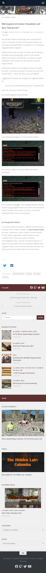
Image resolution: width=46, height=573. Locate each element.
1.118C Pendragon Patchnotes (24, 373)
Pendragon (37, 274)
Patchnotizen (30, 368)
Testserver (5, 277)
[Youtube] (42, 287)
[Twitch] (35, 287)
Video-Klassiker (19, 510)
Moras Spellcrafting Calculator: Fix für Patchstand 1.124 (22, 439)
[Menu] (43, 3)
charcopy (28, 274)
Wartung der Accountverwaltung (25, 383)
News (35, 331)
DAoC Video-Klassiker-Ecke (12, 513)
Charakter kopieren (18, 274)
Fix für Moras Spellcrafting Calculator (26, 334)
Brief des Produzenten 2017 (23, 346)
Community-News (26, 331)
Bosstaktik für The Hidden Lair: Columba (16, 475)
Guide (13, 17)
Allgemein (6, 17)
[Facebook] (31, 287)
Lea (6, 32)
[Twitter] (39, 287)
